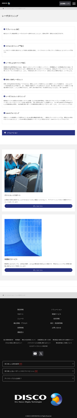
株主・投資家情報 (56, 323)
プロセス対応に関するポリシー (13, 343)
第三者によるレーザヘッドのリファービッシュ (19, 371)
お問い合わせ (56, 327)
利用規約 (17, 340)
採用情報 (20, 327)
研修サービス (56, 314)
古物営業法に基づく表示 (44, 340)
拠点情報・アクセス (20, 323)
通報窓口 (20, 332)
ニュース (20, 318)
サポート (20, 314)
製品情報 (20, 309)
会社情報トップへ (65, 3)
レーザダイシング (20, 8)
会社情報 (56, 318)
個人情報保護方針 (8, 340)
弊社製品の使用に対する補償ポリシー (63, 340)
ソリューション (10, 8)
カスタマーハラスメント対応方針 (38, 346)
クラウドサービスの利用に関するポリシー (39, 343)
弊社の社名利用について (28, 340)
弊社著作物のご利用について (64, 343)
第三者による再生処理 (12, 364)
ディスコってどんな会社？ (13, 378)
